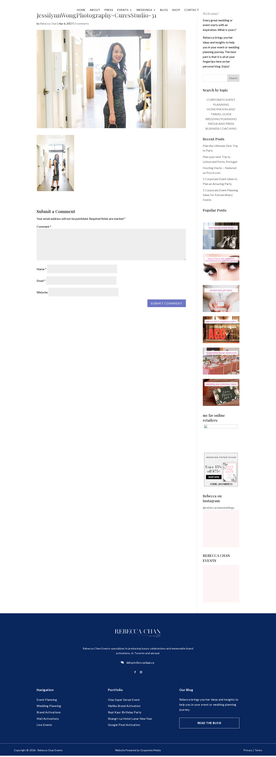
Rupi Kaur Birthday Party (125, 712)
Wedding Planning (49, 706)
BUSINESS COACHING (221, 128)
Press (108, 9)
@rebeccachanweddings (218, 507)
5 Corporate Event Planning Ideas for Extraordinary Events (220, 194)
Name (41, 269)
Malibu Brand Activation (124, 706)
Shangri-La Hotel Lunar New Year (130, 718)
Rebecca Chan (48, 23)
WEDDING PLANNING (221, 119)
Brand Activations (49, 712)
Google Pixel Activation (124, 724)
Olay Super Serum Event (124, 699)
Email (41, 280)
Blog (164, 9)
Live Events (44, 724)
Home (81, 9)
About (95, 9)
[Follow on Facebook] (135, 672)
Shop (176, 9)
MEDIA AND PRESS (221, 123)
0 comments (82, 23)
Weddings (144, 9)
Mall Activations (48, 718)
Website (42, 292)
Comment (44, 226)
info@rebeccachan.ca (140, 662)
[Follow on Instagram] (141, 672)
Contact (191, 9)
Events (123, 9)
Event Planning (47, 699)
